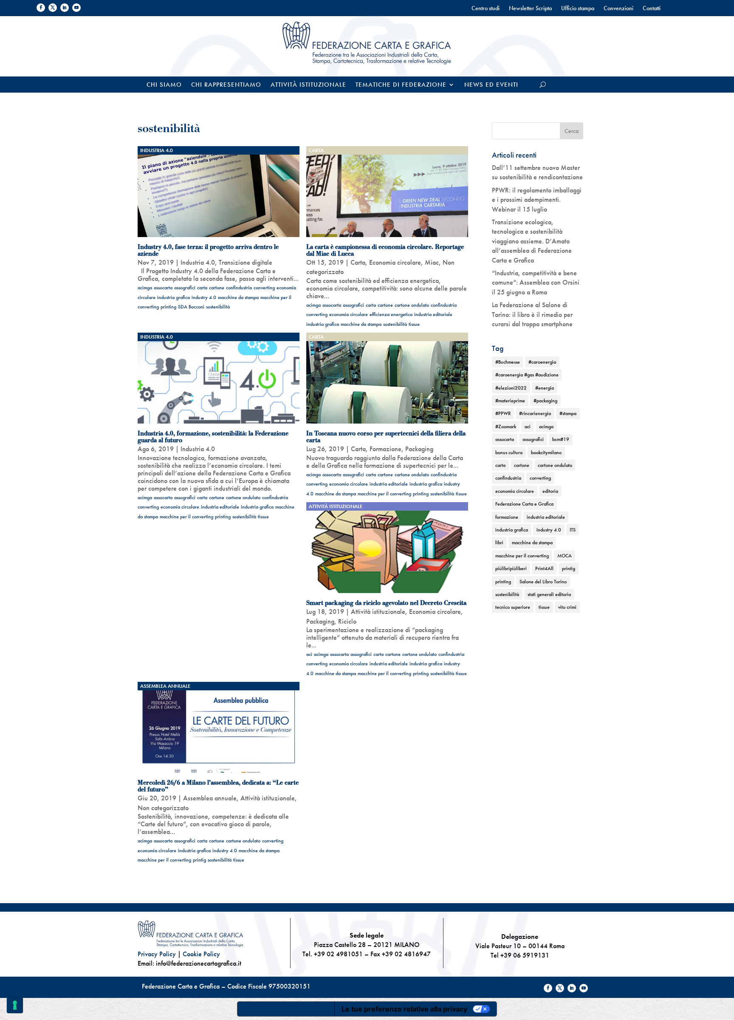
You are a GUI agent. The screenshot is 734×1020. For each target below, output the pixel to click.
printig (199, 859)
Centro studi (485, 8)
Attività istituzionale (308, 85)
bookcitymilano (546, 452)
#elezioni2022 (511, 387)
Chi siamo (164, 85)
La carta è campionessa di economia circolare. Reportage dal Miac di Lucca (385, 250)
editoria (550, 491)
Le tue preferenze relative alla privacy (404, 1009)
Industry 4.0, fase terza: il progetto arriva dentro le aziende (208, 250)
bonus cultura (508, 452)
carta (202, 287)
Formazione (385, 448)
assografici (184, 287)
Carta (316, 150)
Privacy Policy (157, 953)
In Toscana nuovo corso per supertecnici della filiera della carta (386, 436)
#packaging (545, 400)
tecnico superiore (512, 607)
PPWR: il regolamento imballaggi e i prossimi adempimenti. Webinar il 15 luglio (537, 200)
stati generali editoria (549, 594)
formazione (506, 517)
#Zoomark (505, 426)
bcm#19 (560, 439)
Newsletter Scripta (530, 8)
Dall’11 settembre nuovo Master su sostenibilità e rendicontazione (537, 172)
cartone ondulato (412, 305)
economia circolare (348, 314)
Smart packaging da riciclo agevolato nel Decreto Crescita (386, 603)
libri (499, 542)
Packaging (419, 448)
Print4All (544, 568)
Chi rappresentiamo (226, 85)
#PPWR (503, 413)
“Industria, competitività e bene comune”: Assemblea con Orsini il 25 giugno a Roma (535, 282)
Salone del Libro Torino (543, 581)
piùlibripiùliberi (511, 568)
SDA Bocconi (191, 306)
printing (168, 306)
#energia (544, 387)
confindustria (239, 287)
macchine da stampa (238, 297)
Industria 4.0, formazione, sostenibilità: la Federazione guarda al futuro (213, 436)
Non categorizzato (163, 807)
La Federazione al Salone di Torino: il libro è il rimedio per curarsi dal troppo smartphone (532, 314)
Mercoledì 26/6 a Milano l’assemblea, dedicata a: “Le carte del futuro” (218, 786)
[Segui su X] (52, 7)
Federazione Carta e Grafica (524, 503)
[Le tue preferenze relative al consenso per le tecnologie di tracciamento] (15, 1005)
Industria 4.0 (156, 150)
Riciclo (347, 621)
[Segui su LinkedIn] (64, 7)
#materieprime (510, 400)
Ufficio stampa (577, 8)
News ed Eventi (491, 85)
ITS (573, 529)
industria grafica (173, 297)
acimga (145, 287)
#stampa (567, 413)
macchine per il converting (186, 516)
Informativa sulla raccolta (285, 1009)
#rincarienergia (535, 413)
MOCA (564, 555)
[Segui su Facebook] (41, 7)
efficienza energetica (391, 314)
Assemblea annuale (165, 686)
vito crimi (567, 607)
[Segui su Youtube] (76, 7)
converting (264, 287)
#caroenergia (542, 362)
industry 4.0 (204, 297)
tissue (414, 324)
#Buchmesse (507, 362)
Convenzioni (618, 8)
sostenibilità (218, 306)
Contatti (652, 8)
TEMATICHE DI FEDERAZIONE (401, 85)
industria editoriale (433, 314)
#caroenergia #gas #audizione (527, 374)
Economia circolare (395, 262)
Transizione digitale (245, 262)
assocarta (163, 287)
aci (309, 654)
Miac (432, 262)
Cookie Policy (201, 953)
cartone (216, 287)
